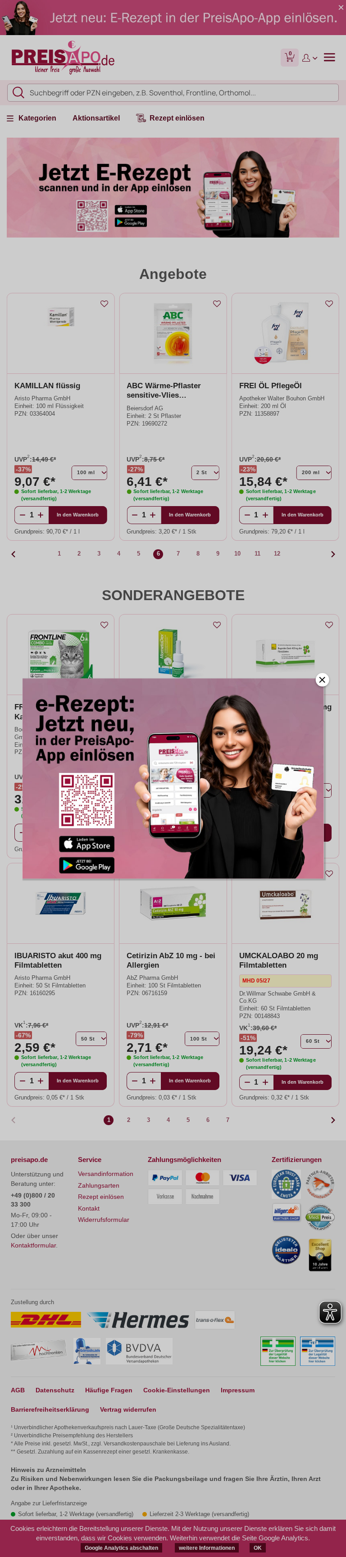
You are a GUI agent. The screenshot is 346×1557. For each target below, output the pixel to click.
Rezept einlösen (101, 1196)
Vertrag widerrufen (128, 1409)
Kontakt (89, 1208)
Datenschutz (55, 1390)
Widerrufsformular (103, 1219)
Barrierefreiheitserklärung (50, 1409)
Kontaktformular (33, 1245)
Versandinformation (105, 1173)
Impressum (238, 1390)
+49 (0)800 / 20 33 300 (33, 1200)
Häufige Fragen (108, 1390)
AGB (18, 1390)
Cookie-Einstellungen (176, 1390)
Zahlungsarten (98, 1185)
